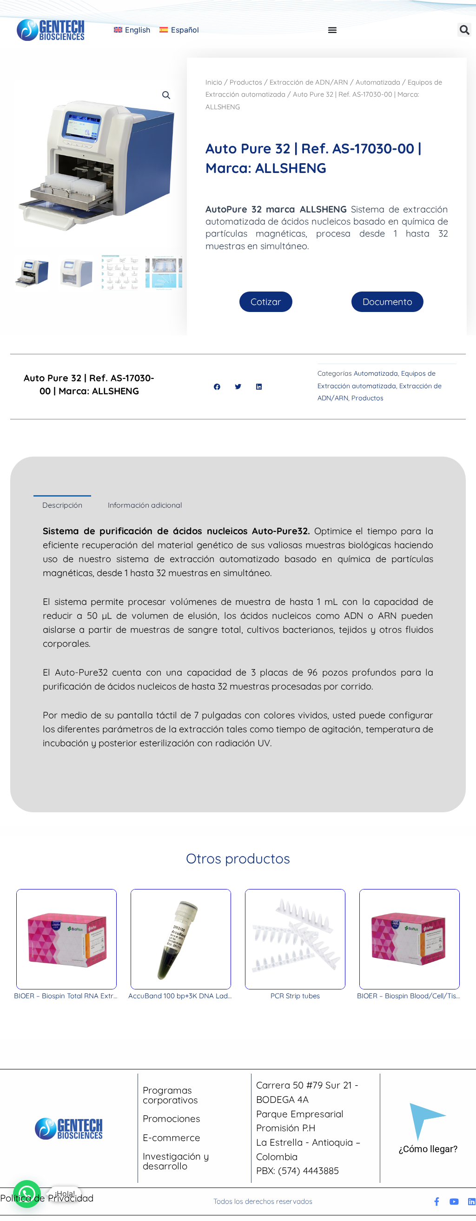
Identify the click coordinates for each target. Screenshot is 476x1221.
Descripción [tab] (62, 505)
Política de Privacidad (46, 1198)
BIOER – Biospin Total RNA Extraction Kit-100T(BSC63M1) (105, 995)
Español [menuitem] (185, 29)
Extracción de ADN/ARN (309, 82)
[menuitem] (132, 29)
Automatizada (378, 82)
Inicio (213, 82)
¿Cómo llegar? (428, 1149)
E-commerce (171, 1137)
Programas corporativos (170, 1094)
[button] (464, 30)
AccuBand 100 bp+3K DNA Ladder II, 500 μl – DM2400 (214, 995)
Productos (246, 82)
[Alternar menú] (332, 29)
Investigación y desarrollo (176, 1160)
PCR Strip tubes (295, 995)
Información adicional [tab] (145, 505)
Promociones (171, 1118)
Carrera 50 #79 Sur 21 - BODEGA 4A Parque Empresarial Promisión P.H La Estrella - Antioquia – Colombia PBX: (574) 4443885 (308, 1127)
